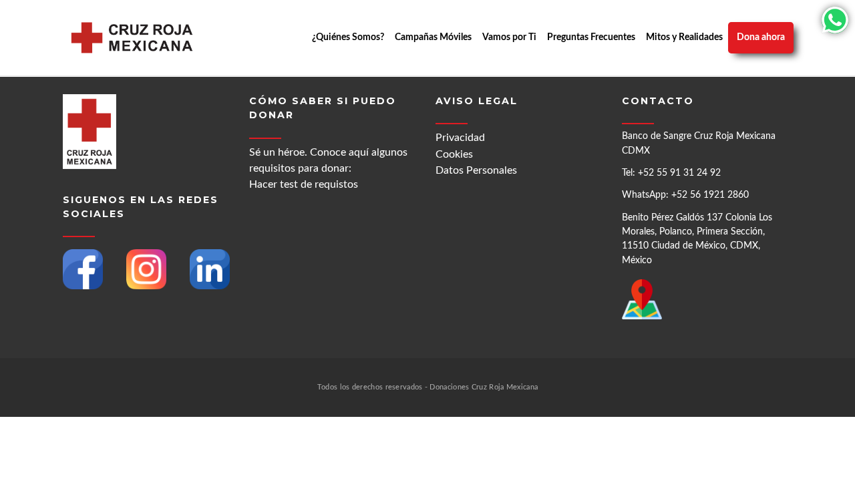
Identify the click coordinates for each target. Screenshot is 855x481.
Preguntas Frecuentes (591, 37)
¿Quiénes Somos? (348, 37)
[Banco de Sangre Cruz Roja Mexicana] (132, 37)
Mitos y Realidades (684, 37)
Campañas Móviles (433, 37)
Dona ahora (761, 37)
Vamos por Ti (509, 37)
